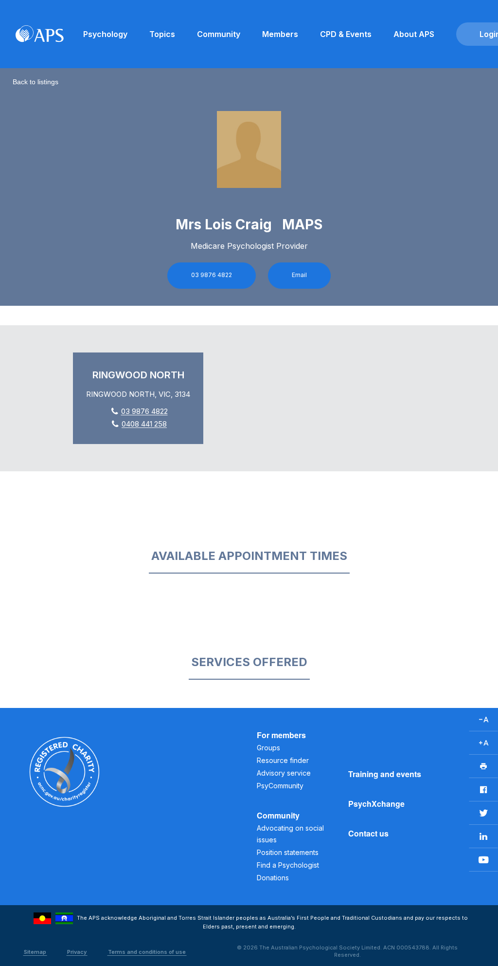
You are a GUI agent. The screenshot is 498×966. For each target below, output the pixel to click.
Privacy (77, 951)
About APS (413, 34)
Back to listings (35, 82)
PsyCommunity (280, 785)
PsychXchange (376, 803)
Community (218, 34)
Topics (162, 34)
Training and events (384, 774)
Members (280, 34)
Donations (273, 877)
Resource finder (283, 760)
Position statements (288, 852)
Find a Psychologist (288, 865)
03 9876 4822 (211, 275)
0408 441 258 (144, 423)
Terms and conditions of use (147, 951)
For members (281, 735)
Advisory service (284, 773)
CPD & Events (346, 34)
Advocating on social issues (290, 834)
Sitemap (35, 951)
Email (299, 275)
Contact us (368, 833)
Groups (268, 747)
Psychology (105, 34)
